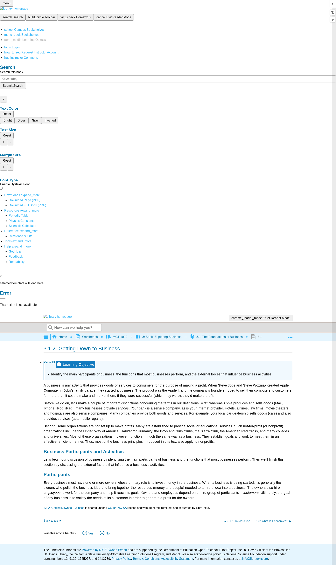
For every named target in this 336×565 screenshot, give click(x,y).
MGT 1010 (120, 336)
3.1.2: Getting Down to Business (64, 507)
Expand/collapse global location (290, 336)
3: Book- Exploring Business (162, 336)
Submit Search (13, 85)
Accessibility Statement (177, 558)
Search (50, 327)
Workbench (90, 336)
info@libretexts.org (254, 558)
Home (63, 336)
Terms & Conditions (146, 558)
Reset (7, 113)
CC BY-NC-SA (117, 507)
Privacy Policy (121, 558)
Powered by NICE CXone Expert (105, 550)
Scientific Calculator (22, 225)
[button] (16, 256)
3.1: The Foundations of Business (219, 336)
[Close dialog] (2, 298)
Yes (91, 533)
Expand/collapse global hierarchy (48, 337)
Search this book (11, 72)
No (108, 533)
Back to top (51, 520)
